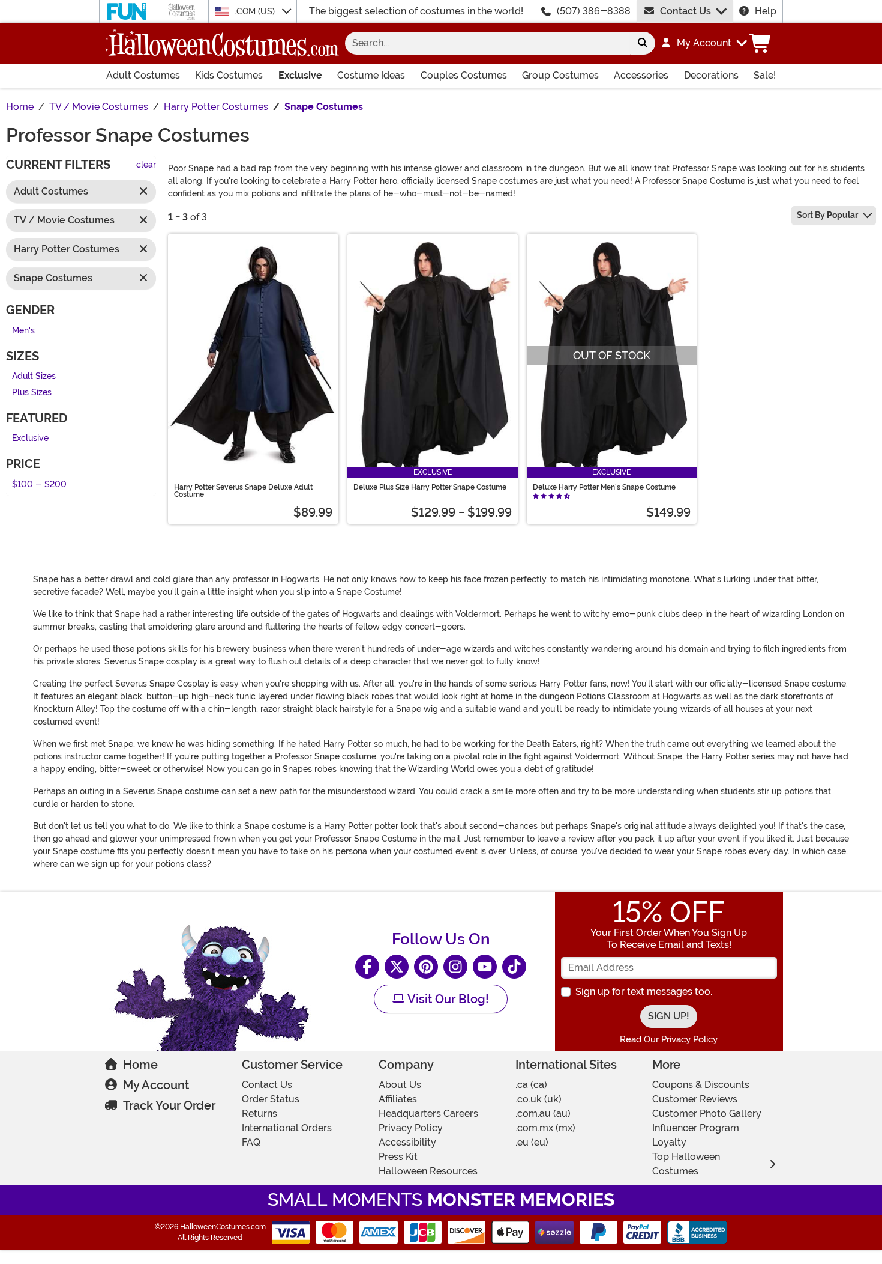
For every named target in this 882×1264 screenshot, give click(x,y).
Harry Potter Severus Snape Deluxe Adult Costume (243, 491)
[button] (703, 43)
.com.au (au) (543, 1113)
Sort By (827, 215)
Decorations (711, 75)
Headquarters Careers (428, 1113)
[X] (397, 967)
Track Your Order (169, 1105)
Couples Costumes (464, 75)
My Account (156, 1085)
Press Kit (398, 1156)
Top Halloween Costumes (686, 1164)
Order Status (270, 1099)
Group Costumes (560, 75)
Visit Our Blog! (446, 999)
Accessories (641, 75)
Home (140, 1064)
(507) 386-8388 (594, 11)
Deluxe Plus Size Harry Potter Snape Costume (429, 487)
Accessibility (407, 1142)
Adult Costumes (143, 75)
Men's (23, 331)
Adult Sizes (34, 377)
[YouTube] (485, 967)
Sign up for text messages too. (643, 991)
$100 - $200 (39, 484)
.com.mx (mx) (545, 1128)
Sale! (765, 75)
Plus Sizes (32, 392)
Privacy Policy (411, 1128)
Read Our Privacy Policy (669, 1039)
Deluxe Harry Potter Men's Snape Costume (604, 487)
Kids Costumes (229, 75)
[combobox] (487, 43)
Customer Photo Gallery (706, 1113)
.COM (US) (256, 11)
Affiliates (398, 1099)
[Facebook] (367, 967)
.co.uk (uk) (538, 1099)
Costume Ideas (371, 75)
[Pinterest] (426, 967)
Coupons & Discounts (700, 1084)
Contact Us (685, 11)
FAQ (251, 1142)
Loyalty (669, 1142)
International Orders (287, 1128)
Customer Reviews (694, 1099)
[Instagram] (455, 967)
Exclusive (300, 75)
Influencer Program (695, 1128)
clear (146, 165)
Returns (259, 1113)
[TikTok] (514, 967)
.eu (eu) (531, 1142)
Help (765, 11)
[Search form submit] (642, 43)
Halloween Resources (428, 1171)
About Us (400, 1084)
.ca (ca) (531, 1084)
